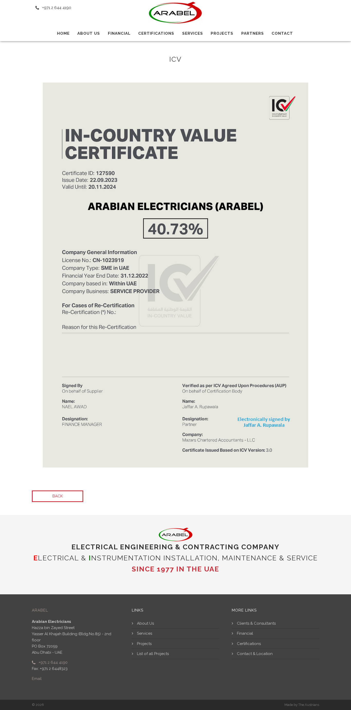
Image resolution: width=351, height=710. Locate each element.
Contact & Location (255, 653)
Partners (252, 33)
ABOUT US (88, 33)
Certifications (156, 33)
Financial (245, 633)
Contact (282, 33)
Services (192, 33)
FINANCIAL (119, 33)
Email (37, 678)
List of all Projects (153, 653)
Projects (222, 33)
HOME (63, 33)
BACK (57, 496)
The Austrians (308, 705)
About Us (145, 623)
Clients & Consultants (256, 623)
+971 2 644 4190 (53, 662)
